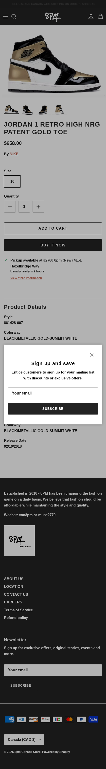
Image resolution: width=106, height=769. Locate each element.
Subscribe (52, 409)
